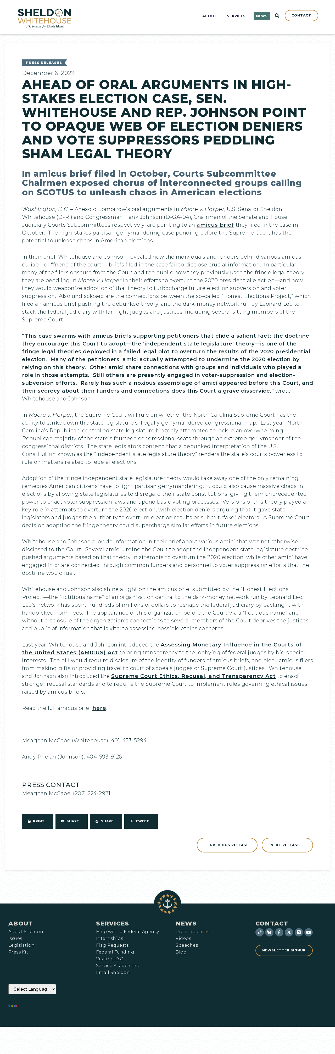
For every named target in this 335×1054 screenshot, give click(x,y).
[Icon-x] (289, 932)
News (186, 923)
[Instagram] (299, 932)
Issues (15, 938)
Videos (183, 938)
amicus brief (215, 225)
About (20, 923)
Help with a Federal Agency (127, 931)
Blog (181, 952)
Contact (271, 923)
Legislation (21, 945)
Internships (109, 938)
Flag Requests (112, 945)
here (99, 708)
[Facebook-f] (279, 932)
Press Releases (44, 63)
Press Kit (18, 952)
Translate (32, 1006)
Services (112, 923)
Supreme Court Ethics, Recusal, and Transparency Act (193, 676)
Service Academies (117, 965)
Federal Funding (115, 952)
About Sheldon (25, 931)
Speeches (187, 945)
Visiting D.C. (110, 959)
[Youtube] (308, 932)
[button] (37, 821)
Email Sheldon (113, 972)
